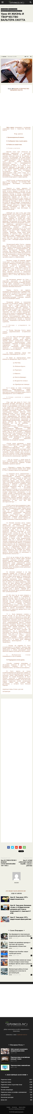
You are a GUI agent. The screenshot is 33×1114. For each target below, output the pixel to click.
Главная (8, 1107)
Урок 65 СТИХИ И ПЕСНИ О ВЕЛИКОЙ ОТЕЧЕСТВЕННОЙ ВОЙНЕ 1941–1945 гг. (8, 863)
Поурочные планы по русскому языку (11, 1084)
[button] (30, 2)
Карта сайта (22, 1107)
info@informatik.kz (22, 1034)
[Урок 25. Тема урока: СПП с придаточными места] (5, 899)
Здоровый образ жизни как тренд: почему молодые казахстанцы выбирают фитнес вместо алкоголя (20, 962)
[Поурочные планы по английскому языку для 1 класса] (5, 1059)
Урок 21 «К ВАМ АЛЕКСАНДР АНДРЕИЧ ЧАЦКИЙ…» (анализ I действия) (25, 863)
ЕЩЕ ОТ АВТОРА (16, 893)
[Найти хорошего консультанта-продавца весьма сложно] (5, 1051)
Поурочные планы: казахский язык (20, 1065)
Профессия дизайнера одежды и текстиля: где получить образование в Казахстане (19, 944)
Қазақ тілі (4, 1100)
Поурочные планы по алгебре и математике (14, 1092)
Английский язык (5, 1095)
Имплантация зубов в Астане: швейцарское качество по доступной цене (18, 971)
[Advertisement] (16, 38)
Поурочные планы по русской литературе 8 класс (11, 10)
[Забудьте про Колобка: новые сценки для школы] (4, 954)
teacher (4, 56)
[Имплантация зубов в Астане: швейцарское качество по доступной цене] (4, 971)
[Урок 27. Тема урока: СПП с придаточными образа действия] (5, 919)
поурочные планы (8, 689)
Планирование (10, 6)
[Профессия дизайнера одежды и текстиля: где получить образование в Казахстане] (4, 945)
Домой (2, 6)
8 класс (15, 689)
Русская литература (13, 9)
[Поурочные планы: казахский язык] (5, 1067)
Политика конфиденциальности (16, 1109)
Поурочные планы (6, 1079)
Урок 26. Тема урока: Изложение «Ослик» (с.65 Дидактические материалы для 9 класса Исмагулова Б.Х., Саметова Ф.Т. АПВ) (20, 909)
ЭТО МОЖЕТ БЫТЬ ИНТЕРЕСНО (16, 891)
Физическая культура (7, 1097)
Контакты (14, 1107)
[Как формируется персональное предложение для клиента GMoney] (4, 936)
